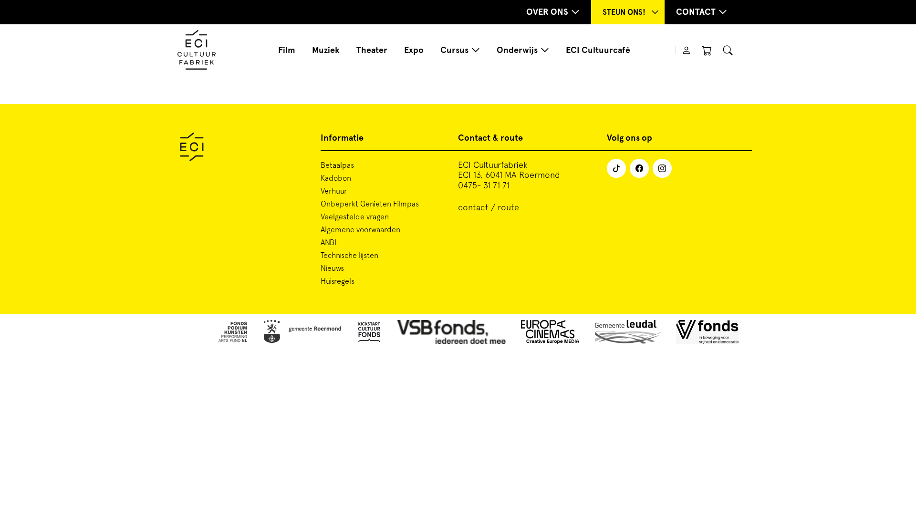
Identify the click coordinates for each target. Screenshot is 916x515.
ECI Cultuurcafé (598, 50)
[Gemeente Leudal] (628, 333)
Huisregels (337, 281)
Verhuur (334, 190)
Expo (414, 50)
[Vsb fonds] (451, 333)
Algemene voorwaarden (360, 229)
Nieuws (332, 268)
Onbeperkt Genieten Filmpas (370, 203)
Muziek (326, 50)
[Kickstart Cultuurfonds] (369, 333)
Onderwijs (517, 50)
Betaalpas (337, 165)
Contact (696, 12)
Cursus (454, 50)
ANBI (328, 242)
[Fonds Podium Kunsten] (232, 333)
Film (286, 50)
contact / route (488, 207)
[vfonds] (707, 333)
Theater (371, 50)
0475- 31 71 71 (484, 185)
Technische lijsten (349, 255)
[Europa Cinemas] (550, 333)
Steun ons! (624, 12)
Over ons (547, 12)
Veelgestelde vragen (355, 216)
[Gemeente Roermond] (302, 333)
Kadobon (336, 178)
